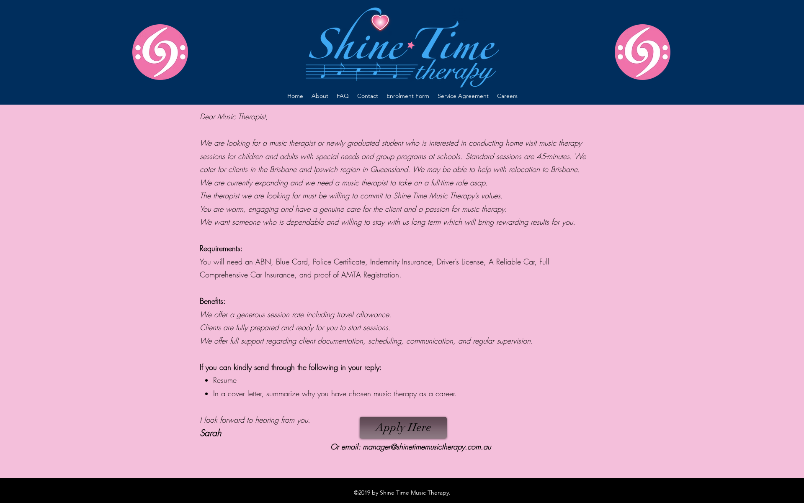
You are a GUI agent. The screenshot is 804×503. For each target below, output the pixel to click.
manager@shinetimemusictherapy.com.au (427, 446)
